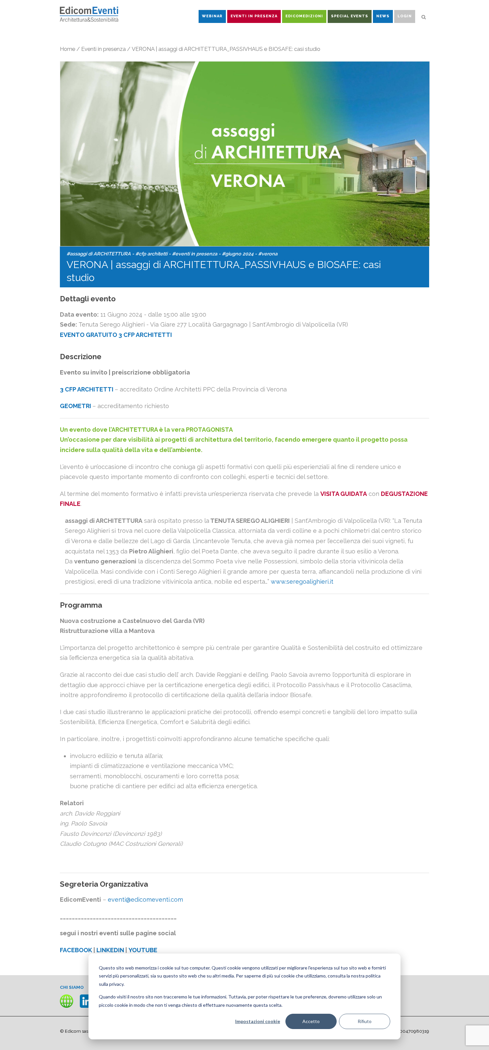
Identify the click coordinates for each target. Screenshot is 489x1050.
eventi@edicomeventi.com (145, 899)
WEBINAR (212, 16)
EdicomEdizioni (304, 16)
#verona (267, 253)
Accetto (311, 1021)
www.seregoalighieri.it (302, 581)
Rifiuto (365, 1021)
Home (67, 49)
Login (405, 16)
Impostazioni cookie (257, 1021)
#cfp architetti (151, 253)
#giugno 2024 (237, 253)
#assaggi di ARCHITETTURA (99, 253)
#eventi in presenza (194, 253)
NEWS (383, 16)
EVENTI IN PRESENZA (254, 16)
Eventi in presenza (103, 49)
